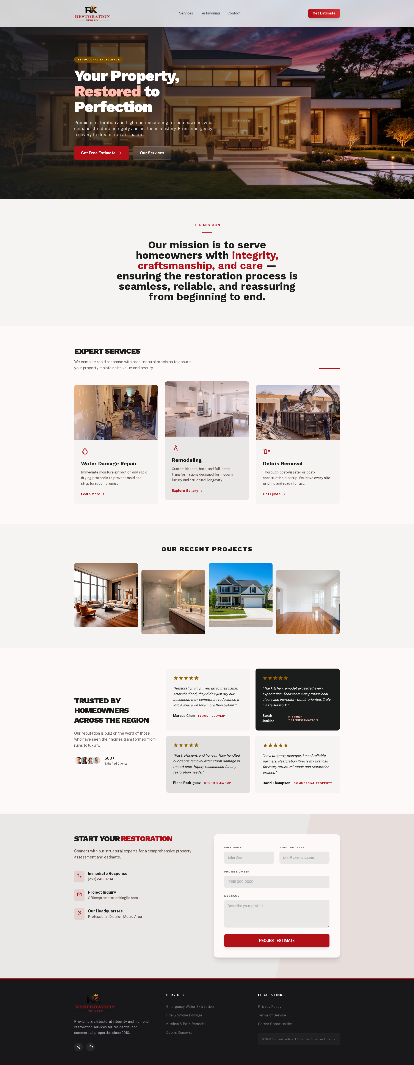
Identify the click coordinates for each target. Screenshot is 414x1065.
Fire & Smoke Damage (184, 1015)
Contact (234, 13)
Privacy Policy (269, 1007)
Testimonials (210, 13)
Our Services (152, 153)
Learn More (93, 494)
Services (186, 13)
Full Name (233, 847)
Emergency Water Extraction (190, 1007)
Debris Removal (179, 1032)
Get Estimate (324, 13)
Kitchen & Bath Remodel (186, 1024)
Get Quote (275, 494)
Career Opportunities (275, 1024)
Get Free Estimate (101, 153)
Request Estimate (277, 940)
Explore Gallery (188, 490)
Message (231, 895)
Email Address (292, 847)
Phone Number (236, 871)
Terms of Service (272, 1015)
